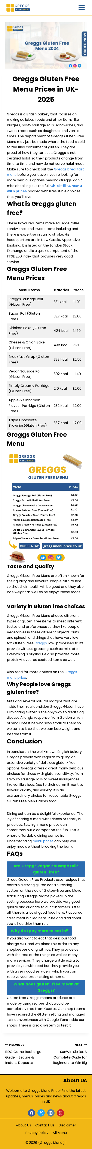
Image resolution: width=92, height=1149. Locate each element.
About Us (23, 1125)
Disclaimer (67, 1125)
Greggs (40, 643)
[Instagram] (51, 1113)
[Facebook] (31, 1113)
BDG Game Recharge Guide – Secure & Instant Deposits (23, 1054)
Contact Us (44, 1125)
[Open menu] (82, 7)
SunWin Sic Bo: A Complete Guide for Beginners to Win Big (70, 1054)
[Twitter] (41, 1113)
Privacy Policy (36, 1132)
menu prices (43, 841)
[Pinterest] (60, 1113)
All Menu (60, 1132)
